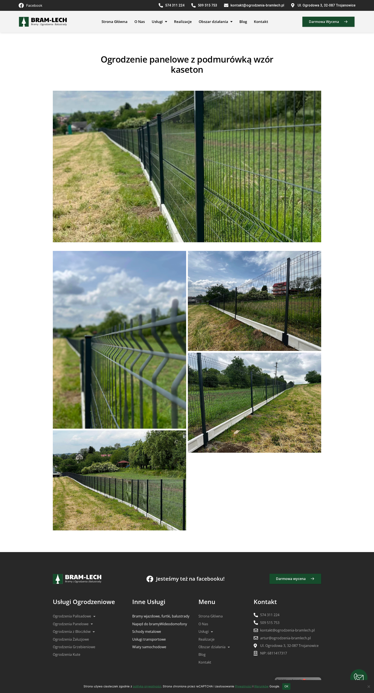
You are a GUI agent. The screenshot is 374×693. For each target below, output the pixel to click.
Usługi (157, 21)
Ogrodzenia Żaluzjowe (71, 639)
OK (286, 686)
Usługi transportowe (149, 639)
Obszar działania (213, 21)
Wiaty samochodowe (149, 647)
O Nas (139, 21)
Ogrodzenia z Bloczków (71, 631)
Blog (243, 21)
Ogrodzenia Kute (66, 654)
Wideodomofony (173, 624)
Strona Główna (114, 21)
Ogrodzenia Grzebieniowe (74, 647)
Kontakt (261, 21)
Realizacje (183, 21)
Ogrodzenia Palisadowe (72, 616)
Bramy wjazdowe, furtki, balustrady (160, 616)
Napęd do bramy (146, 624)
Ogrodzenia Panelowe (71, 624)
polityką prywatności (147, 686)
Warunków (261, 686)
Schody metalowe (146, 631)
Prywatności (243, 686)
